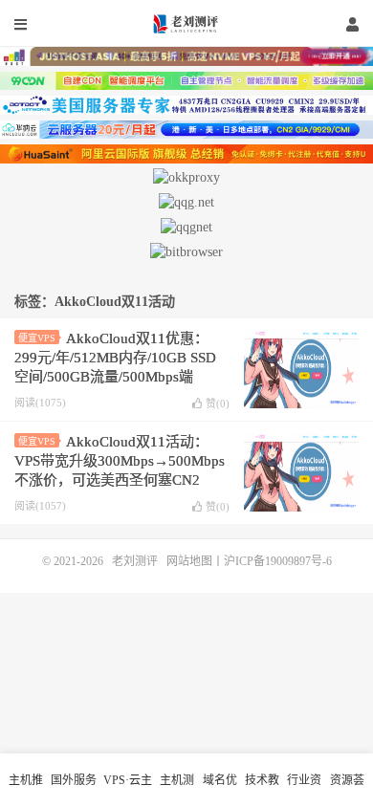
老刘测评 (186, 23)
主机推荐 (26, 790)
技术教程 (262, 790)
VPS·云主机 (127, 790)
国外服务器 (74, 790)
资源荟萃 (347, 790)
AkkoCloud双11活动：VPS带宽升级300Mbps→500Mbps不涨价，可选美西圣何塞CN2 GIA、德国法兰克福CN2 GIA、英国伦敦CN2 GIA (120, 480)
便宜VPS (36, 338)
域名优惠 (220, 790)
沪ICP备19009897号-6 (278, 561)
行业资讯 (304, 790)
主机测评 (177, 790)
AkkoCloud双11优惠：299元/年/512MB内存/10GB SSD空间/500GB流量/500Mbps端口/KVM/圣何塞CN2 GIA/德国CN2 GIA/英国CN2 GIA (115, 377)
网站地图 (189, 561)
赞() (218, 403)
